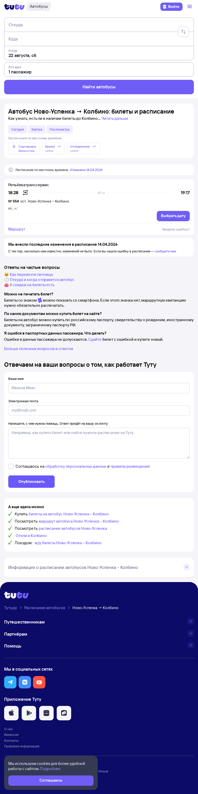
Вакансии (11, 734)
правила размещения (130, 466)
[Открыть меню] (190, 7)
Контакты (11, 740)
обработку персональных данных (75, 466)
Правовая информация (21, 746)
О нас (8, 729)
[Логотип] (14, 6)
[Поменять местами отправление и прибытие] (183, 32)
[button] (10, 682)
